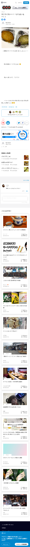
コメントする (24, 202)
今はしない (6, 544)
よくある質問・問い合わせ (7, 524)
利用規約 (4, 527)
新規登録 (26, 2)
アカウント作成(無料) (21, 544)
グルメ (3, 12)
